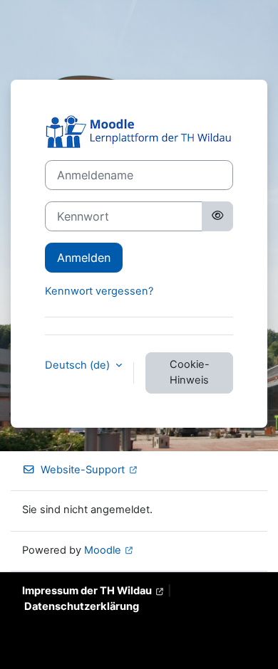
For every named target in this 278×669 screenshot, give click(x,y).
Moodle (102, 550)
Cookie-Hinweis (190, 372)
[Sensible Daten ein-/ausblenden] (217, 216)
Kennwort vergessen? (99, 291)
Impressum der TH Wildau (87, 590)
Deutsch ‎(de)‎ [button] (79, 365)
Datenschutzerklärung (81, 606)
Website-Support (83, 469)
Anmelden (83, 258)
